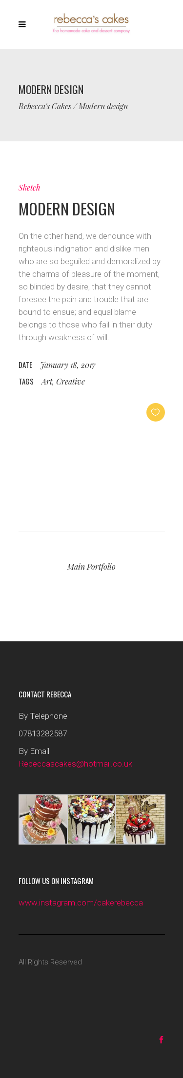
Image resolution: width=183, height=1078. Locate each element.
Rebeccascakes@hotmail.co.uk (75, 764)
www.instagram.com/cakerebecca (81, 902)
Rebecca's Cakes (45, 106)
